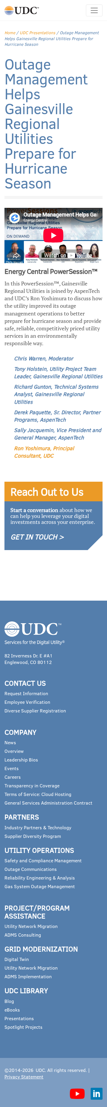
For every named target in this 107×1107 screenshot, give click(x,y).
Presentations (19, 1018)
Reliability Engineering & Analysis (39, 877)
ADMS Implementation (28, 976)
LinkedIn (97, 1094)
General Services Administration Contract (48, 803)
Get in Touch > (37, 536)
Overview (14, 751)
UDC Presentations (37, 32)
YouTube (77, 1094)
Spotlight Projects (23, 1027)
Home (9, 32)
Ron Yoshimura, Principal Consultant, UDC (44, 452)
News (10, 742)
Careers (12, 777)
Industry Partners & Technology (37, 827)
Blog (9, 1001)
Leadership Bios (21, 759)
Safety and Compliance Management (43, 860)
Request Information (26, 693)
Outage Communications (30, 869)
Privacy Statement (23, 1076)
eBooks (12, 1009)
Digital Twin (16, 959)
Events (11, 768)
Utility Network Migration (31, 926)
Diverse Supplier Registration (35, 710)
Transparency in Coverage (31, 785)
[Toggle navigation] (94, 10)
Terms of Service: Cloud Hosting (37, 794)
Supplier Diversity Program (32, 836)
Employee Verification (27, 702)
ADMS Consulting (22, 935)
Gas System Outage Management (39, 886)
